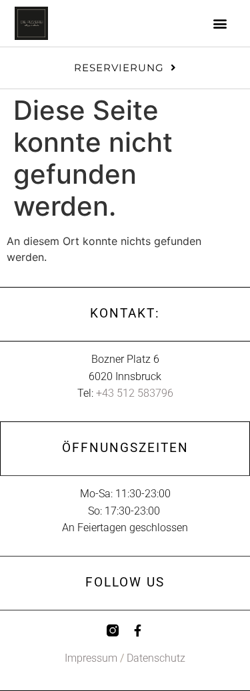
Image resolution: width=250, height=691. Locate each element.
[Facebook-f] (138, 630)
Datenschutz (156, 658)
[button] (220, 24)
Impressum (91, 658)
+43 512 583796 (134, 393)
